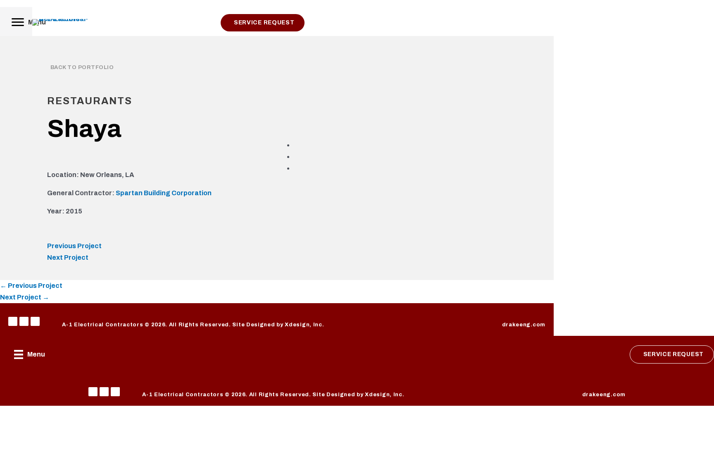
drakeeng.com (523, 325)
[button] (12, 321)
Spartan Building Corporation (164, 192)
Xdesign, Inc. (304, 325)
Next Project (67, 257)
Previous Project (74, 245)
